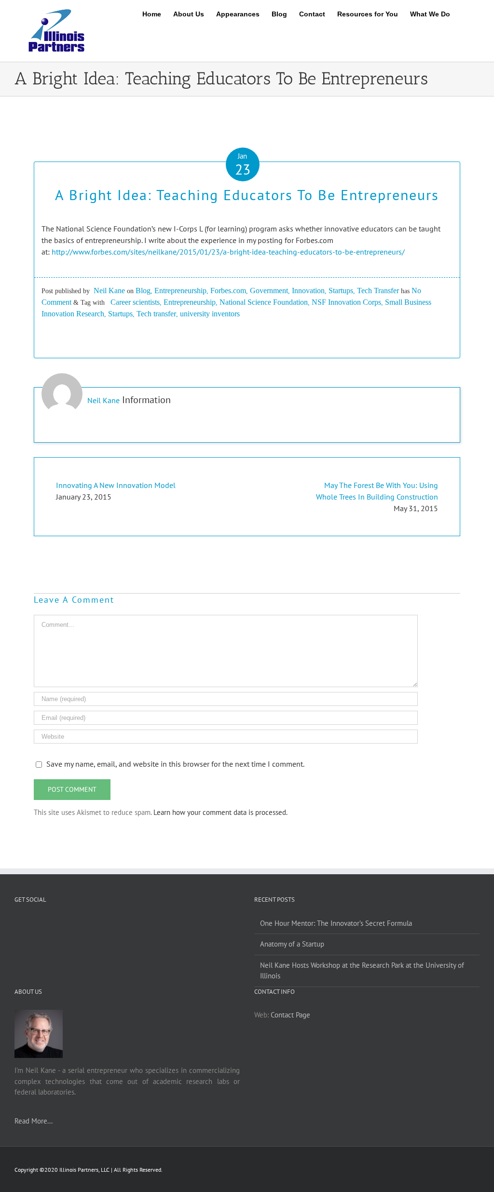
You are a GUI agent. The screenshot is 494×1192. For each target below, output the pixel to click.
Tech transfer (156, 314)
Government (269, 290)
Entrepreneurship (180, 290)
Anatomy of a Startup (292, 943)
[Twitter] (121, 923)
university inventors (210, 314)
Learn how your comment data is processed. (220, 812)
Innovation (308, 290)
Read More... (33, 1120)
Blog (143, 290)
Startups (341, 290)
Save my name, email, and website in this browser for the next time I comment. (175, 764)
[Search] (464, 12)
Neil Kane (109, 290)
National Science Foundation (264, 302)
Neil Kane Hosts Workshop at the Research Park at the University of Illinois (362, 971)
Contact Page (290, 1014)
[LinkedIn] (134, 923)
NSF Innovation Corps (346, 302)
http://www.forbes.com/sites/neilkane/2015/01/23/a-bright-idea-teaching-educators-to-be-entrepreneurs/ (228, 252)
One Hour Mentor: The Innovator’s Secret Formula (336, 923)
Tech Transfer (378, 290)
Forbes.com (228, 290)
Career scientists (135, 302)
